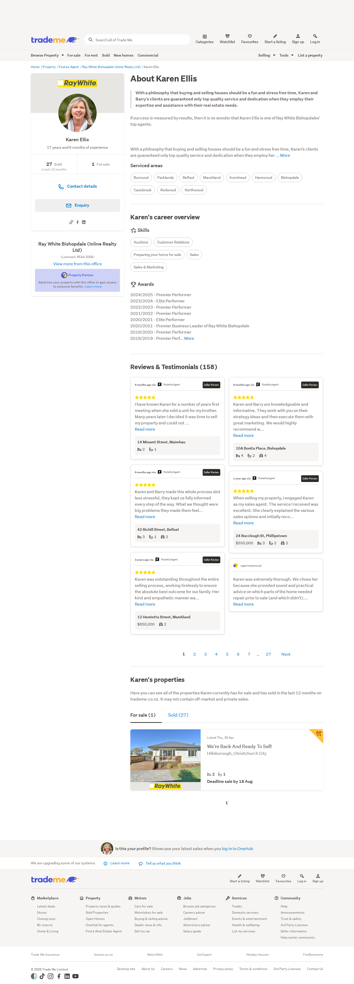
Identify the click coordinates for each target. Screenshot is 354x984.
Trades (237, 906)
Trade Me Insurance (45, 954)
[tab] (146, 715)
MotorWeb (154, 954)
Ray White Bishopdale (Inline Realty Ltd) (111, 67)
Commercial (148, 55)
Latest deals (46, 906)
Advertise (200, 969)
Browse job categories (199, 906)
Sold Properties (97, 912)
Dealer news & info (148, 925)
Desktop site (126, 969)
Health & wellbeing (245, 925)
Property (49, 67)
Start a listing (240, 881)
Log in (315, 41)
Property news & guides (103, 906)
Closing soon (46, 919)
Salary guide (192, 931)
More (284, 155)
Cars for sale (143, 906)
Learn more (120, 863)
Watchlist (263, 881)
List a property (310, 55)
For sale (74, 55)
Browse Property (45, 55)
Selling (264, 55)
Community (291, 897)
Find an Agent (69, 67)
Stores (42, 912)
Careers (167, 969)
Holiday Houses (257, 954)
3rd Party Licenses (294, 925)
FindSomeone (313, 954)
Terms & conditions (253, 969)
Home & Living (47, 931)
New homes (123, 55)
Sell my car (142, 931)
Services (239, 897)
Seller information (294, 931)
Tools (284, 55)
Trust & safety (291, 919)
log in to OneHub (237, 848)
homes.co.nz (103, 954)
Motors (140, 897)
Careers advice (194, 912)
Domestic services (245, 912)
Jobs (187, 897)
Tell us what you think (163, 863)
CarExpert (204, 954)
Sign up (298, 41)
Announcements (293, 912)
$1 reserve (45, 925)
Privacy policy (223, 969)
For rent (91, 55)
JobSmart (190, 919)
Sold (106, 55)
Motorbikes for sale (148, 912)
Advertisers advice (196, 925)
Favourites (283, 881)
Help (284, 906)
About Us (148, 969)
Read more (145, 429)
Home (35, 67)
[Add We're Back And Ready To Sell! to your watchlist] (316, 736)
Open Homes (95, 919)
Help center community (298, 937)
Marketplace (48, 897)
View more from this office (77, 263)
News (183, 969)
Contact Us (315, 969)
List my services (243, 931)
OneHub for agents (100, 925)
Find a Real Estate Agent (104, 931)
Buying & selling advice (151, 919)
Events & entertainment (249, 919)
